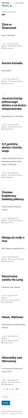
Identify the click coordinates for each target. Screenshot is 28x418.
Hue (11, 259)
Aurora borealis (12, 63)
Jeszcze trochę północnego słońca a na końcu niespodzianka (14, 103)
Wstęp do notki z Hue (13, 239)
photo (5, 46)
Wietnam (21, 259)
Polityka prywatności (16, 413)
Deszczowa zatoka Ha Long (12, 277)
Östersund (13, 46)
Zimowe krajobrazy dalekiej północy (13, 195)
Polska (12, 382)
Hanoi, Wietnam (12, 317)
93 (17, 389)
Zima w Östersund (9, 26)
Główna (5, 5)
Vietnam (16, 259)
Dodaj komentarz (8, 48)
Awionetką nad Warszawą (12, 359)
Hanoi (5, 340)
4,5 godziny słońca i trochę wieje (12, 147)
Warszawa (18, 382)
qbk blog (5, 3)
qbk (5, 44)
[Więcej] (11, 6)
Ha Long (6, 300)
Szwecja (19, 46)
